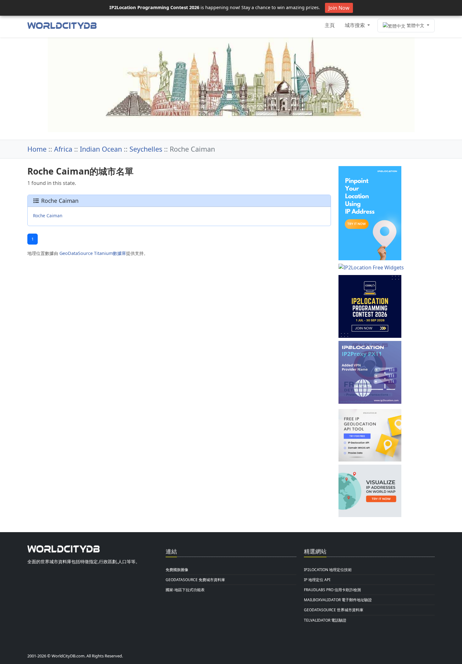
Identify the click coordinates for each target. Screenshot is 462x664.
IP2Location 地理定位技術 (328, 569)
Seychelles (145, 149)
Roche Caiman (47, 216)
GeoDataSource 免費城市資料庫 (195, 579)
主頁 (330, 25)
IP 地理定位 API (317, 579)
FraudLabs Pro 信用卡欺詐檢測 (332, 589)
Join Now (338, 7)
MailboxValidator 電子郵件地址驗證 (338, 599)
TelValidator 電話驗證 (325, 620)
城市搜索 (355, 25)
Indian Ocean (101, 149)
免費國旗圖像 (177, 569)
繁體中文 (415, 25)
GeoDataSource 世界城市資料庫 (333, 610)
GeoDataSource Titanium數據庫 (92, 253)
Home (37, 149)
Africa (63, 149)
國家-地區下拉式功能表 (185, 589)
